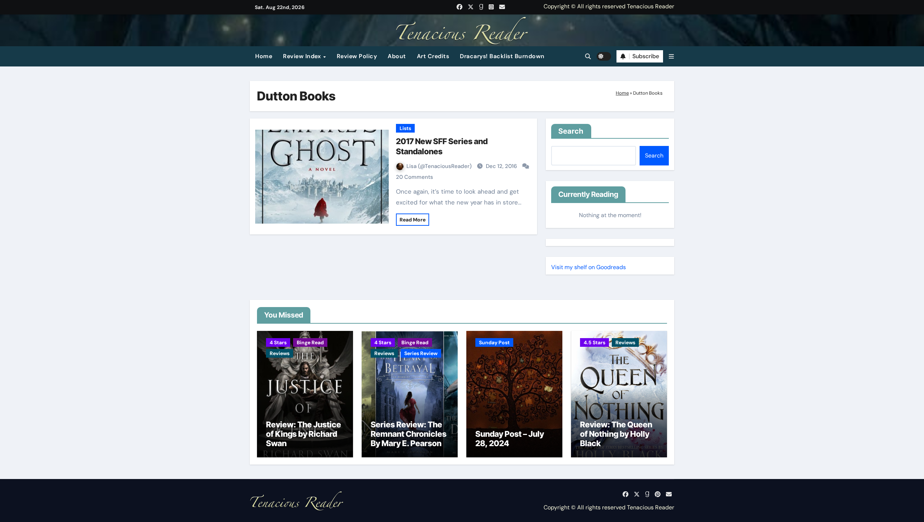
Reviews (279, 353)
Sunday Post (494, 342)
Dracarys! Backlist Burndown (502, 56)
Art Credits (433, 56)
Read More (413, 219)
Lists (405, 128)
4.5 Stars (594, 342)
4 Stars (278, 342)
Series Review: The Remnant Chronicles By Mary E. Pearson (408, 434)
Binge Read (310, 342)
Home (263, 56)
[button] (671, 56)
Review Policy (357, 56)
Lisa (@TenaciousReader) (439, 166)
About (397, 56)
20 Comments (414, 177)
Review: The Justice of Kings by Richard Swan (303, 434)
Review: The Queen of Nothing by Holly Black (616, 434)
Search (571, 131)
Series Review (420, 353)
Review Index (303, 56)
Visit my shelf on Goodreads (588, 267)
